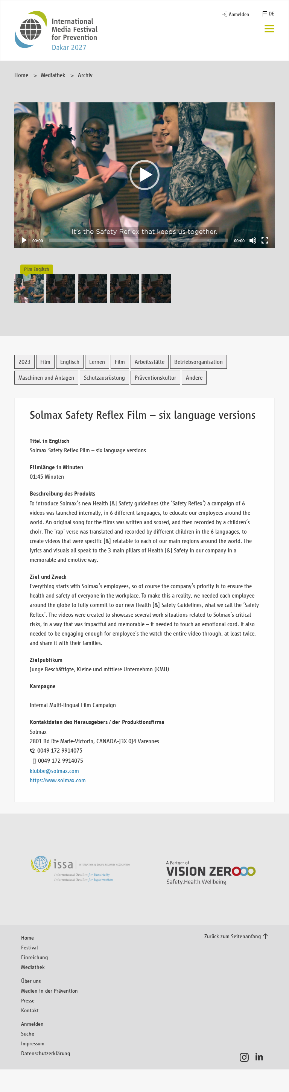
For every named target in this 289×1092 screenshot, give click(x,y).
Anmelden (239, 14)
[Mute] (253, 240)
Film (45, 362)
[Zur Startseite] (56, 30)
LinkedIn (261, 1057)
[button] (144, 175)
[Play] (24, 240)
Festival (29, 947)
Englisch (69, 362)
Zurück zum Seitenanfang (232, 936)
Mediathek (53, 75)
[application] (144, 175)
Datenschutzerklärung (45, 1053)
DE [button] (271, 14)
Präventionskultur (155, 377)
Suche (27, 1033)
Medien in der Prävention (49, 990)
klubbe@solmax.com (54, 771)
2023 (24, 362)
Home (21, 75)
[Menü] (269, 29)
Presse (28, 1000)
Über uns (31, 981)
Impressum (32, 1043)
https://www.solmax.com (58, 780)
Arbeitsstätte (149, 362)
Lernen (97, 362)
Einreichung (34, 957)
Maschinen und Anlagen (46, 377)
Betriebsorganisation (198, 362)
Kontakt (30, 1010)
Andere (194, 377)
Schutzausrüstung (104, 377)
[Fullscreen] (265, 240)
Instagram (246, 1057)
